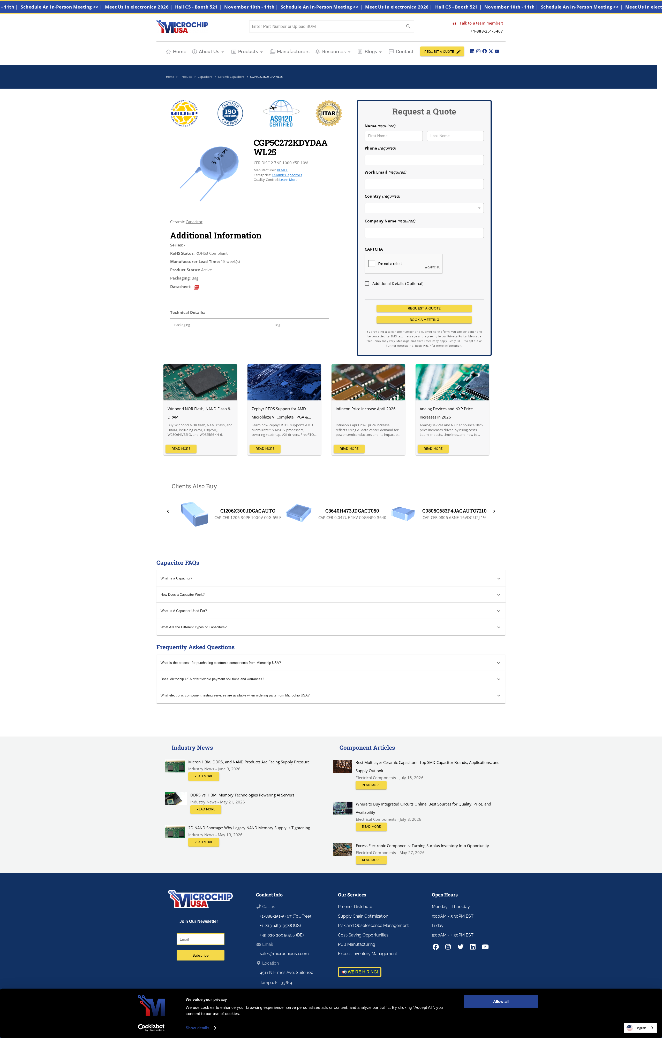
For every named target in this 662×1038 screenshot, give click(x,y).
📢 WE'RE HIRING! (360, 972)
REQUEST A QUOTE (439, 51)
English (640, 1028)
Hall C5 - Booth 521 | (221, 7)
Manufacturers (293, 51)
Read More (181, 449)
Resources (334, 51)
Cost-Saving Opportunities (363, 935)
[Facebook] (484, 51)
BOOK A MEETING (424, 320)
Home (179, 51)
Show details (197, 1028)
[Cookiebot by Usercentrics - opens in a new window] (151, 1028)
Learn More (288, 179)
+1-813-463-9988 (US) (280, 925)
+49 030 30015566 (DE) (282, 935)
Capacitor (194, 221)
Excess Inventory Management (367, 953)
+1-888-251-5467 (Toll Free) (285, 916)
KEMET (282, 170)
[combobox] (424, 208)
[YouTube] (497, 51)
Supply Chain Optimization (363, 916)
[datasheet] (196, 287)
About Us (209, 51)
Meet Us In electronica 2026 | (161, 7)
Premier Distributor (356, 906)
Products (248, 51)
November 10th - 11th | (273, 7)
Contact (404, 51)
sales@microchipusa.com (284, 953)
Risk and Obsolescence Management (373, 925)
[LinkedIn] (472, 51)
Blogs (371, 51)
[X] (490, 51)
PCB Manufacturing (356, 944)
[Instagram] (478, 51)
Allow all (501, 1001)
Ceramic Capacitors (287, 175)
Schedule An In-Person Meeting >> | (84, 7)
